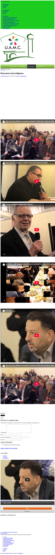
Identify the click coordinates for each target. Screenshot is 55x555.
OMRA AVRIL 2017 (9, 19)
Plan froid (6, 28)
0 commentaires (23, 76)
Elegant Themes (8, 553)
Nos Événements (31, 66)
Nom (2, 434)
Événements (5, 458)
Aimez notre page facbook (9, 448)
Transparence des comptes (11, 20)
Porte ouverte (7, 26)
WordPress (20, 553)
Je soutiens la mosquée (10, 17)
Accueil (5, 16)
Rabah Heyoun (5, 76)
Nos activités (22, 66)
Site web (2, 439)
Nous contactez (41, 66)
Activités (17, 76)
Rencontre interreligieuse (11, 23)
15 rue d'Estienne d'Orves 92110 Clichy (9, 532)
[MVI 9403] (27, 480)
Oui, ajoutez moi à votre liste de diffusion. (11, 444)
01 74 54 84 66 (4, 533)
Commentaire (3, 432)
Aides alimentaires (9, 22)
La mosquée (13, 66)
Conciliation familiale (10, 25)
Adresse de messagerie (6, 437)
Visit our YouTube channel (6, 500)
